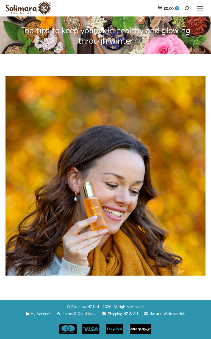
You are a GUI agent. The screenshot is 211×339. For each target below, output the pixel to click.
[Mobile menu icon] (200, 8)
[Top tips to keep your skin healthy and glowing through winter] (105, 176)
